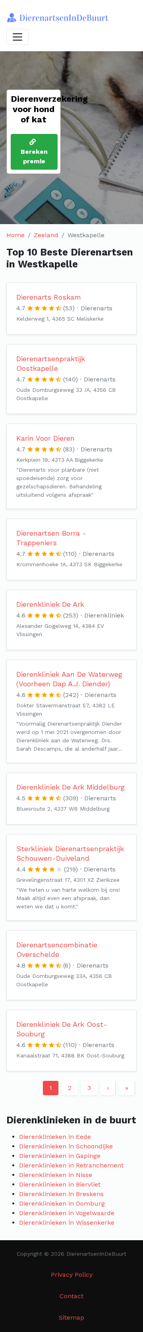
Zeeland (46, 235)
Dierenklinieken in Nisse (55, 1175)
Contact (71, 1296)
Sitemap (71, 1317)
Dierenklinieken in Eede (55, 1136)
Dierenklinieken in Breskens (61, 1194)
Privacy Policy (72, 1274)
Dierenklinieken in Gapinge (59, 1156)
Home (15, 235)
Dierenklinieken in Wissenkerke (66, 1222)
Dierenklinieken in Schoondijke (66, 1146)
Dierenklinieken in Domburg (62, 1203)
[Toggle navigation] (17, 37)
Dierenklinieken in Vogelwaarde (66, 1213)
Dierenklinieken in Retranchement (71, 1165)
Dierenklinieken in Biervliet (59, 1184)
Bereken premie (34, 156)
